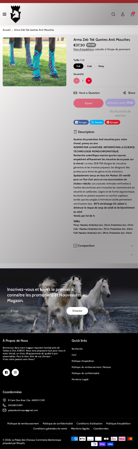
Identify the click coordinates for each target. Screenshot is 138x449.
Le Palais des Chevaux (23, 439)
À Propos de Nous (15, 341)
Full (79, 66)
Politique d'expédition (83, 360)
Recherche (77, 348)
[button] (5, 14)
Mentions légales (80, 428)
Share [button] (131, 93)
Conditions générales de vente (50, 428)
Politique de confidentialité (85, 373)
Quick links (79, 341)
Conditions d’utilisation (89, 423)
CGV (74, 354)
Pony (102, 66)
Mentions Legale (80, 379)
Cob (90, 66)
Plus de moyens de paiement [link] (120, 113)
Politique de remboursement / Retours (91, 367)
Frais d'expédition (83, 49)
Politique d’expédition (118, 423)
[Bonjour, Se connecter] (123, 14)
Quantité (78, 74)
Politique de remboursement (23, 423)
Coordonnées (12, 392)
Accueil (6, 29)
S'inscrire (77, 310)
